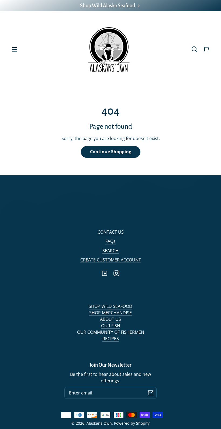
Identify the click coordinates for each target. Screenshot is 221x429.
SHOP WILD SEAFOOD (110, 306)
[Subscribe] (151, 393)
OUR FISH (110, 326)
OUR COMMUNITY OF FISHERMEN (110, 332)
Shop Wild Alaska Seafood (108, 5)
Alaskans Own (99, 423)
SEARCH (110, 251)
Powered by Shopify (132, 423)
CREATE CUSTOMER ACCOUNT (110, 260)
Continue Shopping (110, 152)
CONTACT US (111, 232)
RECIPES (110, 339)
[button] (194, 49)
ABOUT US (110, 319)
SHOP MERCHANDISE (110, 313)
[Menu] (14, 49)
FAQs (110, 241)
